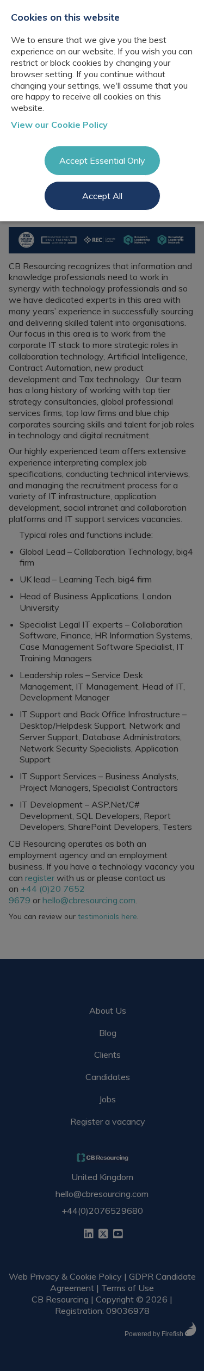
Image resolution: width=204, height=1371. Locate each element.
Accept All (102, 195)
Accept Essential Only (102, 160)
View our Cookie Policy (59, 124)
